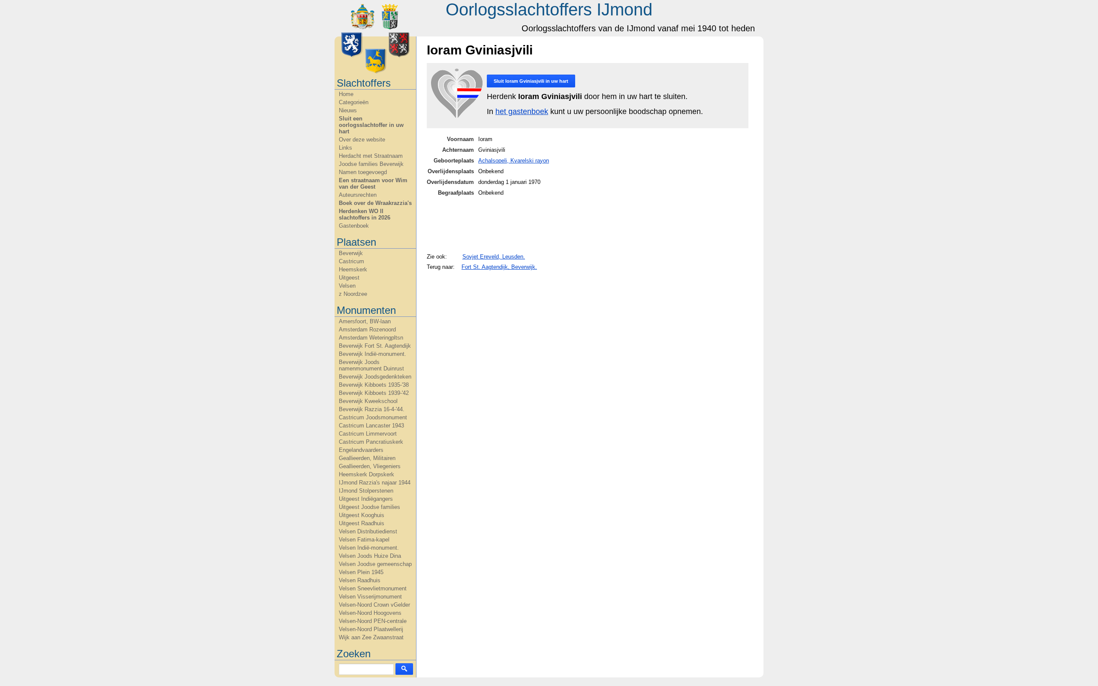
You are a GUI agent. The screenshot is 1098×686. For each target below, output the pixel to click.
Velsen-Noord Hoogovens (370, 613)
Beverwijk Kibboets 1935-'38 (374, 385)
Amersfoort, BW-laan (365, 321)
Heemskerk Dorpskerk (366, 474)
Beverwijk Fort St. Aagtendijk (375, 346)
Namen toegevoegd (363, 172)
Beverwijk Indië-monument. (372, 354)
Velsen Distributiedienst (368, 531)
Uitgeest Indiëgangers (366, 499)
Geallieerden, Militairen (367, 458)
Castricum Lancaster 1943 (371, 425)
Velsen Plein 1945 (361, 572)
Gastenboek (354, 226)
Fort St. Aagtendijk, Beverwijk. (499, 267)
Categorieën (353, 102)
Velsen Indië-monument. (369, 548)
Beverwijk (351, 253)
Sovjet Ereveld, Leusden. (493, 256)
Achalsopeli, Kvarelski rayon (513, 160)
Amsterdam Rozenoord (367, 329)
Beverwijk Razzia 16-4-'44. (371, 409)
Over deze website (362, 139)
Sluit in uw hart (531, 81)
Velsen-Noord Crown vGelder (374, 605)
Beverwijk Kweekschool (368, 401)
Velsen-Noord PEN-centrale (373, 621)
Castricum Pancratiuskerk (371, 442)
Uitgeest (349, 277)
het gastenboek (521, 111)
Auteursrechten (358, 195)
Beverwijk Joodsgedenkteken (375, 376)
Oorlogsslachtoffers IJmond (549, 9)
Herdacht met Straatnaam (371, 156)
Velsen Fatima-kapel (364, 539)
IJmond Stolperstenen (366, 490)
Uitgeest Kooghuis (361, 515)
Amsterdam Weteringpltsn (371, 337)
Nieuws (348, 110)
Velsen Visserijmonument (370, 596)
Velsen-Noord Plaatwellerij (371, 629)
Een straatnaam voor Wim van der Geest (373, 183)
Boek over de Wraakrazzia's (375, 203)
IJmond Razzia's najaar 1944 (374, 482)
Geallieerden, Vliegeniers (370, 466)
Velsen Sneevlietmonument (373, 588)
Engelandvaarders (361, 450)
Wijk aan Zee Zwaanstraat (371, 637)
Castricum (351, 261)
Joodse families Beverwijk (371, 164)
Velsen (347, 286)
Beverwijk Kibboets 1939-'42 (374, 393)
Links (345, 147)
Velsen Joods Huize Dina (370, 556)
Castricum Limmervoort (368, 433)
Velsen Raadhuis (359, 580)
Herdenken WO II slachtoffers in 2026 (364, 214)
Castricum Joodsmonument (373, 417)
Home (346, 94)
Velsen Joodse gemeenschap (375, 564)
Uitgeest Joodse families (369, 507)
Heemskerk (353, 269)
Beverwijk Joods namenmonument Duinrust (371, 365)
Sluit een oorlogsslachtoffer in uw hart (371, 125)
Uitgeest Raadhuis (361, 523)
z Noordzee (353, 294)
